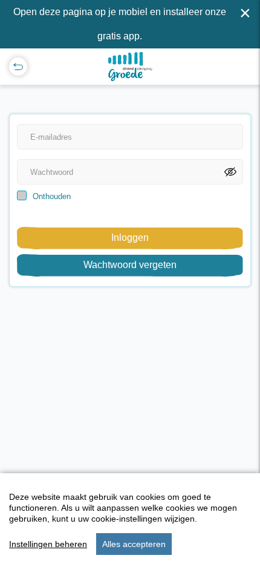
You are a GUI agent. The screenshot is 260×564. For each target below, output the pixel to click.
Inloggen (130, 237)
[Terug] (18, 66)
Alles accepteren (134, 544)
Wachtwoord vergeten (130, 265)
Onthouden (52, 196)
